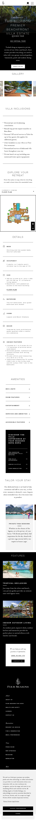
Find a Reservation (13, 731)
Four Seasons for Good (15, 703)
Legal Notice (15, 801)
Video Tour (19, 36)
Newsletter (10, 758)
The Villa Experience (13, 459)
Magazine (9, 754)
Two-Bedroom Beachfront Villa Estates (16, 453)
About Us (9, 699)
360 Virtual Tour (18, 41)
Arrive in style (15, 464)
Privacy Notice (7, 801)
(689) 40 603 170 (18, 655)
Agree (18, 813)
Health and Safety (13, 707)
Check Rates (18, 66)
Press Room (10, 747)
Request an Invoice (13, 727)
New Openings (11, 750)
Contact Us (18, 661)
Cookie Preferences (18, 808)
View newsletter (15, 468)
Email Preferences (13, 735)
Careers (9, 711)
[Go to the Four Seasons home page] (3, 3)
